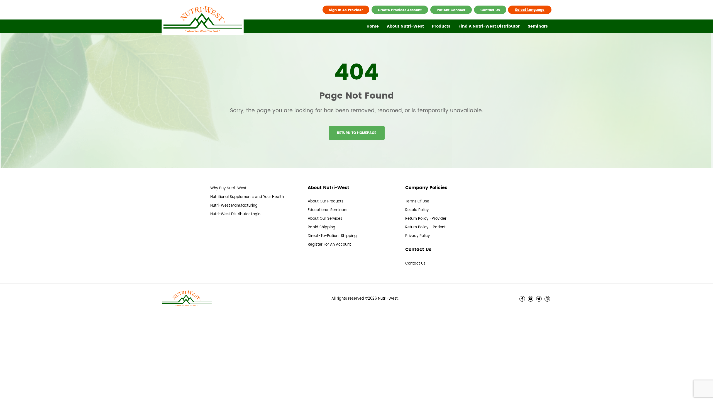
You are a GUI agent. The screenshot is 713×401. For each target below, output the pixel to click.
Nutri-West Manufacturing (234, 206)
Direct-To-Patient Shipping (332, 236)
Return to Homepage (356, 133)
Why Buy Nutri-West (228, 188)
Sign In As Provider (346, 10)
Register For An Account (329, 245)
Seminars (538, 26)
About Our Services (325, 219)
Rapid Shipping (321, 227)
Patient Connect (451, 10)
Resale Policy (417, 210)
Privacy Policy (417, 236)
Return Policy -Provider (425, 219)
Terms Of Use (417, 201)
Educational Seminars (327, 210)
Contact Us (490, 10)
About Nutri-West (405, 26)
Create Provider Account (400, 10)
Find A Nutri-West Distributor (489, 26)
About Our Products (325, 201)
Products (441, 26)
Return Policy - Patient (425, 227)
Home (373, 26)
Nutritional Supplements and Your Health (247, 197)
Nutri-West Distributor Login (235, 214)
